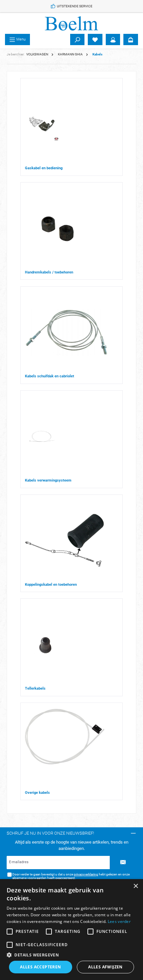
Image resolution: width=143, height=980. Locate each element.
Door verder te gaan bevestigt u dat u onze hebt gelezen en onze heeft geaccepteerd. (71, 876)
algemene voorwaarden (29, 878)
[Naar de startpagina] (71, 23)
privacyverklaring (86, 874)
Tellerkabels (35, 688)
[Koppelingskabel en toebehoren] (65, 540)
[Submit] (123, 862)
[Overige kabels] (65, 749)
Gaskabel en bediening (44, 168)
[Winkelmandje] (130, 39)
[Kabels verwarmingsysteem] (42, 436)
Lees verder (119, 921)
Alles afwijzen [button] (105, 967)
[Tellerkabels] (45, 644)
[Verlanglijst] (95, 39)
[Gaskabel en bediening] (42, 124)
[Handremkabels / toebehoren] (57, 228)
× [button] (135, 886)
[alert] (71, 929)
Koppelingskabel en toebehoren (51, 584)
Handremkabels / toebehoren (49, 272)
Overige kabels (37, 793)
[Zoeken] (77, 39)
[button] (71, 954)
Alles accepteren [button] (40, 967)
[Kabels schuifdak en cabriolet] (66, 332)
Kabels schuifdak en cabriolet (49, 376)
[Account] (113, 39)
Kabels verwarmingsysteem (48, 480)
